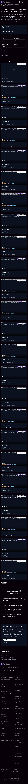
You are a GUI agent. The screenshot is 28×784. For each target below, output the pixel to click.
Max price (4, 49)
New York (17, 4)
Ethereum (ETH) (4, 716)
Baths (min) (5, 44)
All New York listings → (6, 654)
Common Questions (5, 681)
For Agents (17, 677)
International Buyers (5, 708)
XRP (2, 723)
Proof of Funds (4, 689)
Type (3, 38)
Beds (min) (16, 38)
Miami (2, 771)
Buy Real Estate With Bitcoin (7, 693)
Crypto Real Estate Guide (20, 698)
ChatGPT (17, 763)
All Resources (17, 733)
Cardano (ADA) (4, 728)
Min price (16, 44)
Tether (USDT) (4, 719)
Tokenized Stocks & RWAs (6, 740)
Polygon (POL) (4, 735)
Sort (15, 49)
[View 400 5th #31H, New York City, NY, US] (14, 70)
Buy (6, 4)
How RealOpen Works (5, 679)
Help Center (17, 735)
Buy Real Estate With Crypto (7, 677)
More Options (4, 737)
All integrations (18, 758)
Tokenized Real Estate (19, 737)
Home (2, 4)
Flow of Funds (4, 684)
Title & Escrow (18, 679)
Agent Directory (18, 730)
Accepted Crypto (4, 703)
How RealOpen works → (7, 655)
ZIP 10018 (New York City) (6, 5)
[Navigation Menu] (25, 2)
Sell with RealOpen (19, 742)
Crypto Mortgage (18, 710)
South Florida (15, 771)
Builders (16, 681)
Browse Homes (11, 4)
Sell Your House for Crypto (20, 728)
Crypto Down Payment (6, 686)
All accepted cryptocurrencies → (9, 659)
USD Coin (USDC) (4, 721)
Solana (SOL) (3, 726)
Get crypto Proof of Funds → (8, 657)
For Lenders (17, 690)
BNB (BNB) (3, 733)
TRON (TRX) (3, 730)
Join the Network (18, 688)
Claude (16, 761)
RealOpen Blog (18, 740)
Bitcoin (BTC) (3, 714)
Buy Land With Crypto (5, 706)
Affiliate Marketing (18, 692)
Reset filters (5, 55)
